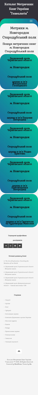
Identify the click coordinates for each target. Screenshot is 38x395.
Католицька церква (12, 314)
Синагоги (8, 338)
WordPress (18, 364)
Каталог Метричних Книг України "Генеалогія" (19, 8)
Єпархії (7, 300)
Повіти (7, 324)
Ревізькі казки (10, 335)
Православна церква (12, 331)
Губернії (8, 310)
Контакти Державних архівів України (18, 317)
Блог (6, 307)
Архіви (7, 303)
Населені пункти (11, 321)
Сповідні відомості (11, 342)
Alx (30, 364)
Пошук (7, 328)
